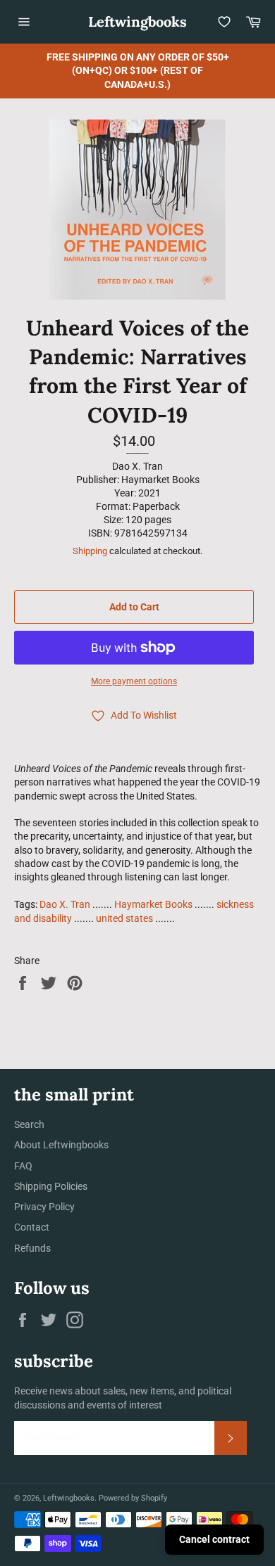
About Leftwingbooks (61, 1144)
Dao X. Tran (64, 904)
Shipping (90, 551)
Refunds (32, 1248)
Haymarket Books (153, 904)
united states (124, 918)
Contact (31, 1227)
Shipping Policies (50, 1186)
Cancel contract (214, 1539)
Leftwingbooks (137, 21)
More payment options (134, 681)
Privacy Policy (44, 1206)
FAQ (23, 1166)
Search (29, 1124)
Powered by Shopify (133, 1498)
